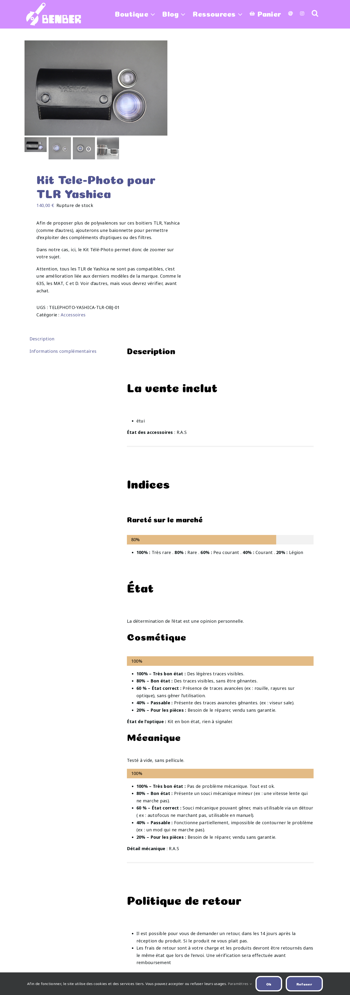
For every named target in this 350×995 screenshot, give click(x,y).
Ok (268, 984)
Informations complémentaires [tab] (63, 351)
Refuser (304, 984)
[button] (315, 13)
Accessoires (73, 315)
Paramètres (239, 983)
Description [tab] (42, 339)
